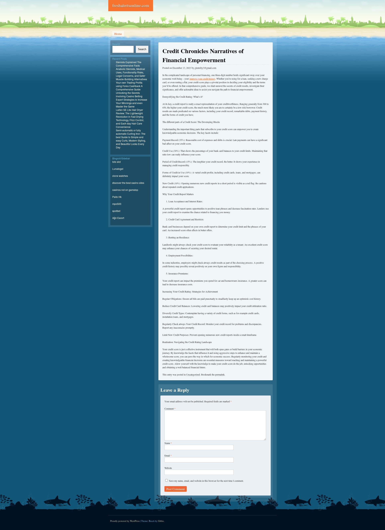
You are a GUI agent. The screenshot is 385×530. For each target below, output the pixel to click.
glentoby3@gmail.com (205, 67)
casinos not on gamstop (125, 189)
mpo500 (116, 203)
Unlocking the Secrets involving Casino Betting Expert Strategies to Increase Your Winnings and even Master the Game (131, 99)
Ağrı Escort (118, 217)
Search (116, 44)
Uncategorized (193, 374)
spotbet (116, 210)
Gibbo (161, 520)
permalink (220, 374)
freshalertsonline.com (130, 5)
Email (168, 455)
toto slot (116, 161)
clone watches (120, 175)
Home (118, 34)
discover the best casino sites (128, 182)
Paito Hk (117, 196)
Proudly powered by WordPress (125, 520)
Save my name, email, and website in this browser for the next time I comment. (206, 480)
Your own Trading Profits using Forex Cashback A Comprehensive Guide (129, 86)
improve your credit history (202, 78)
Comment (169, 408)
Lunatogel (117, 168)
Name (168, 443)
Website (168, 467)
